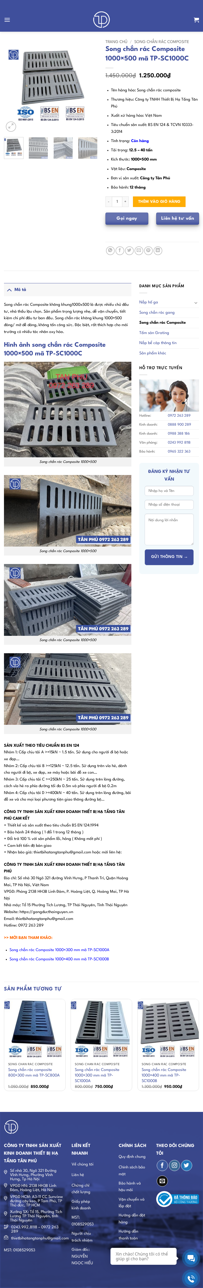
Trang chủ (116, 42)
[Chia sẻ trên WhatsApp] (110, 250)
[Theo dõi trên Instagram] (174, 1165)
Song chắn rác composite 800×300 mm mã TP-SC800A (34, 1073)
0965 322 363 (179, 451)
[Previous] (12, 86)
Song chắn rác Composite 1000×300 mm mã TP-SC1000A (97, 1075)
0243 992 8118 (179, 442)
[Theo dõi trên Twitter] (186, 1165)
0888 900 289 (179, 424)
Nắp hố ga (148, 302)
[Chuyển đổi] (9, 289)
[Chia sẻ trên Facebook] (120, 250)
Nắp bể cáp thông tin (158, 343)
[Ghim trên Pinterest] (148, 250)
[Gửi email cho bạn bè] (139, 250)
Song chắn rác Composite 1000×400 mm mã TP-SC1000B (164, 1075)
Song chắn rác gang (157, 313)
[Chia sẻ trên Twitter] (129, 250)
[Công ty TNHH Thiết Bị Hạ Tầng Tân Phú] (101, 20)
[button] (7, 19)
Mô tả (20, 290)
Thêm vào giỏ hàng (159, 202)
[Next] (89, 86)
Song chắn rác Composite (161, 42)
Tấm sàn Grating (154, 333)
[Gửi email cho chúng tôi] (162, 1181)
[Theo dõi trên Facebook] (162, 1165)
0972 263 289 (179, 415)
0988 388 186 (179, 433)
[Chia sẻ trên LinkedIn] (158, 250)
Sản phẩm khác (152, 353)
